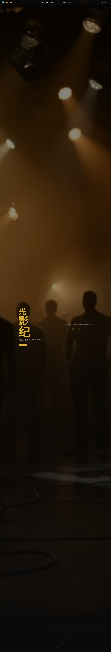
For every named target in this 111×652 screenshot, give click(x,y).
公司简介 (47, 2)
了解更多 (31, 344)
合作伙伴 (64, 2)
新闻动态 (58, 2)
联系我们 (69, 2)
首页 (43, 2)
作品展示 (53, 2)
